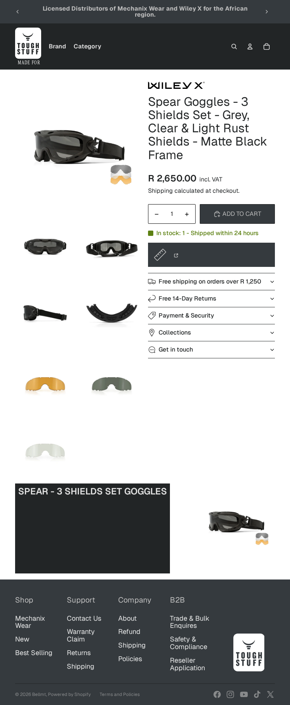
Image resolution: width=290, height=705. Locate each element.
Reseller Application (187, 664)
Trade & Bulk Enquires (190, 622)
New (22, 639)
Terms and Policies (120, 694)
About (127, 618)
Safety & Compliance (188, 643)
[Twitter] (270, 694)
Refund (129, 631)
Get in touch (176, 349)
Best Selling (33, 652)
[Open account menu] (250, 46)
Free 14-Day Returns (187, 298)
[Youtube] (243, 694)
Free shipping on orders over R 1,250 (210, 281)
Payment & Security (186, 315)
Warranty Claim (81, 635)
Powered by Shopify (69, 694)
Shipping (80, 666)
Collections (175, 332)
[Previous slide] (17, 11)
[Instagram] (230, 694)
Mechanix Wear (30, 622)
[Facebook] (217, 694)
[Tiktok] (257, 694)
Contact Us (84, 618)
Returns (79, 652)
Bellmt (39, 694)
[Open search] (234, 46)
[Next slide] (266, 11)
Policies (130, 658)
